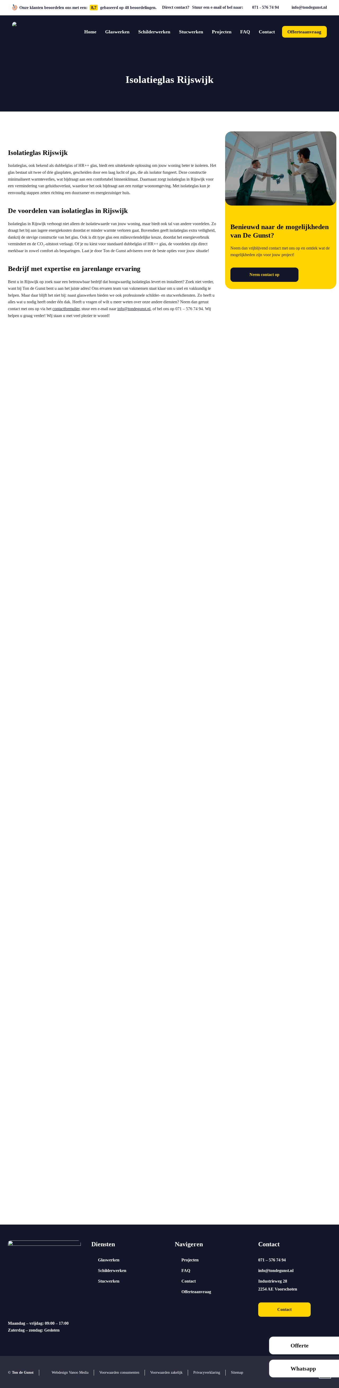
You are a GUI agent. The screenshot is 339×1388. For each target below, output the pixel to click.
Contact (188, 1281)
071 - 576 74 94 (265, 7)
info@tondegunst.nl (309, 7)
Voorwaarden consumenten (119, 1372)
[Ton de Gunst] (22, 31)
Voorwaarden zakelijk (166, 1372)
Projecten (190, 1260)
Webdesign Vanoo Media (70, 1372)
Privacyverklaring (206, 1372)
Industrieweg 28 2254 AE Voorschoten (277, 1285)
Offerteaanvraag (196, 1291)
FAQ (185, 1270)
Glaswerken (108, 1260)
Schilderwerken (112, 1270)
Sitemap (237, 1372)
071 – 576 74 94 (272, 1260)
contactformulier (65, 308)
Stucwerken (108, 1281)
